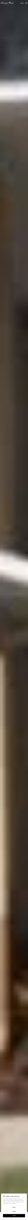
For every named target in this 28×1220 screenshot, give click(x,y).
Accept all (14, 1215)
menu (22, 3)
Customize (14, 1211)
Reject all (14, 1207)
